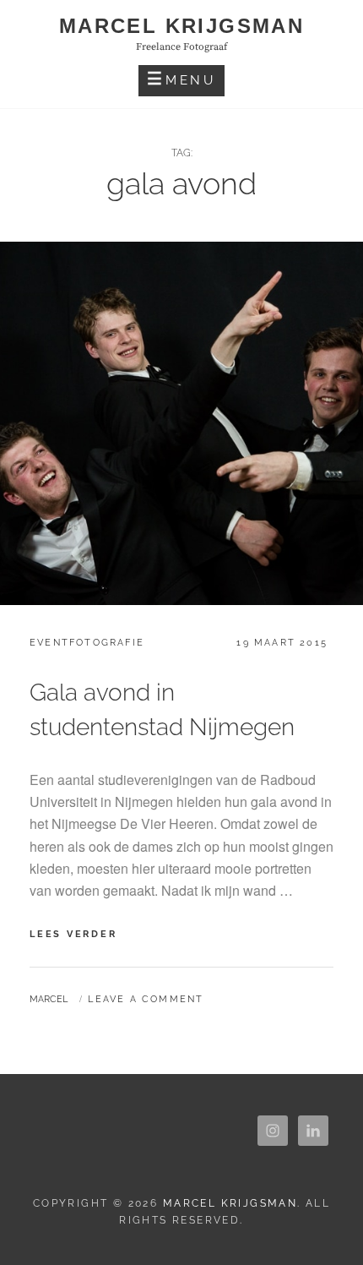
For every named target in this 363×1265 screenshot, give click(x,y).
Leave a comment (145, 999)
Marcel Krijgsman (181, 25)
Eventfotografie (87, 642)
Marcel (49, 999)
